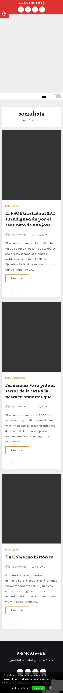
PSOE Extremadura (15, 378)
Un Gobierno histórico (29, 557)
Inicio (24, 120)
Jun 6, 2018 (38, 566)
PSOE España (12, 206)
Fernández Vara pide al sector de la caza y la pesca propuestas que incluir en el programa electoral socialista (30, 397)
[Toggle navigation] (44, 96)
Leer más (17, 278)
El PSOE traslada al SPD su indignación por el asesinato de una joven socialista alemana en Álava (30, 225)
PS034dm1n (18, 234)
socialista (36, 120)
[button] (50, 96)
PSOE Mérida (31, 654)
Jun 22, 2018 (39, 234)
